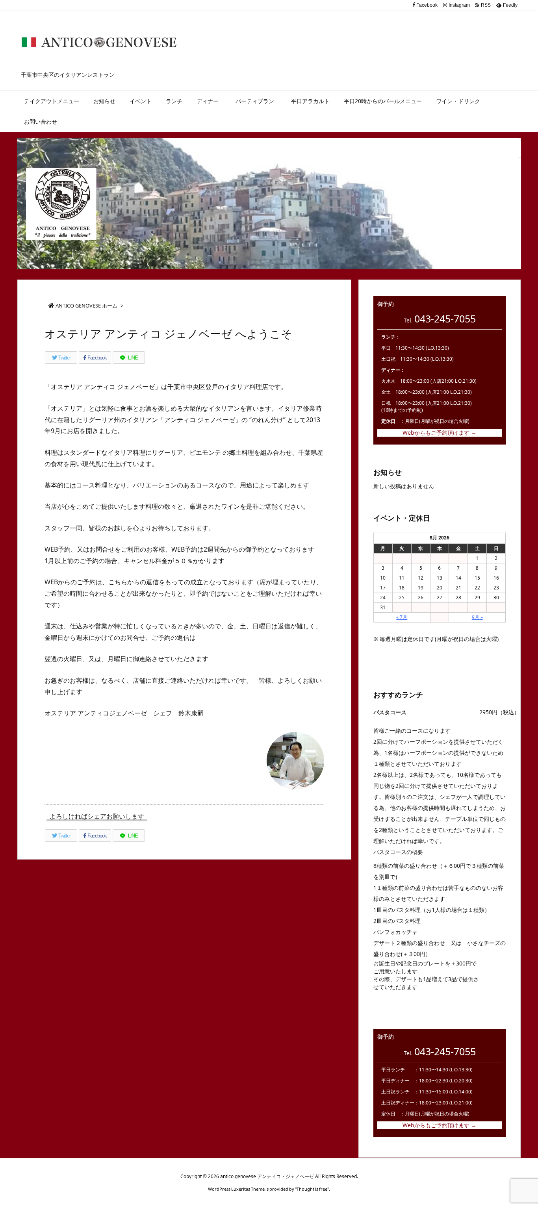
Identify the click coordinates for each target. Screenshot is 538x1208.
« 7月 (401, 617)
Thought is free (312, 1189)
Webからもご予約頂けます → (440, 432)
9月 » (477, 617)
